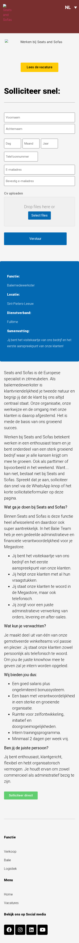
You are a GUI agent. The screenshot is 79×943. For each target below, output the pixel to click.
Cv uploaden (13, 193)
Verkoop (10, 851)
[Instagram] (20, 930)
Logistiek (10, 869)
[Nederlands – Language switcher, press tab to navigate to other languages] (71, 7)
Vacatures (11, 903)
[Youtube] (42, 930)
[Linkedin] (31, 930)
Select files (39, 215)
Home (8, 894)
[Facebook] (9, 930)
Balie (7, 860)
